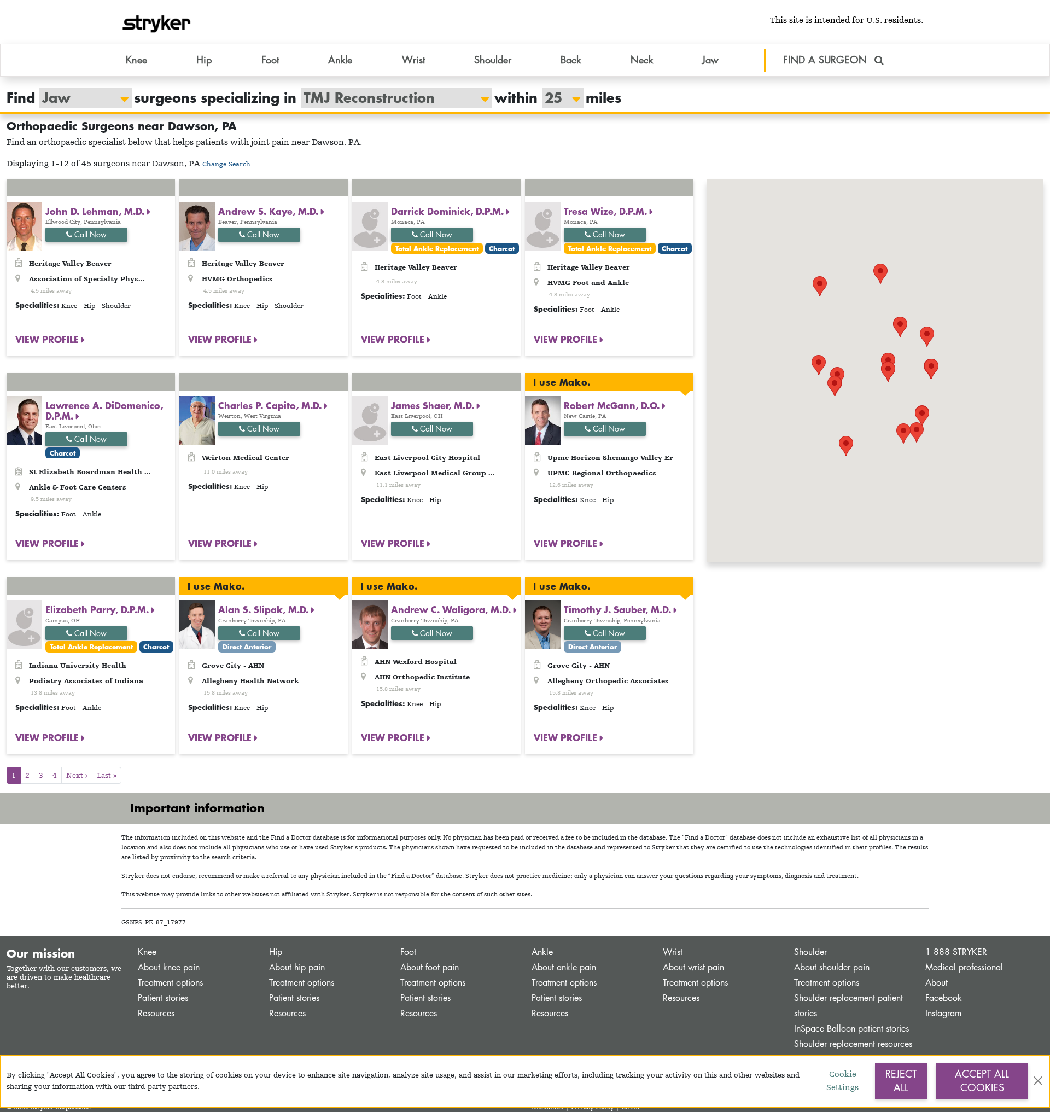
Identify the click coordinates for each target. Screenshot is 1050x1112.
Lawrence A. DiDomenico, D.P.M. (104, 410)
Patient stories (163, 998)
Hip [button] (204, 59)
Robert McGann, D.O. (613, 405)
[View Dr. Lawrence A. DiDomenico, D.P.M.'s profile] (24, 419)
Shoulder (810, 952)
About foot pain (429, 967)
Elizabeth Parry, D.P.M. (98, 609)
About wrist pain (693, 967)
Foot (408, 952)
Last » (106, 775)
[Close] (1037, 1080)
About (936, 982)
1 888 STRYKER (956, 952)
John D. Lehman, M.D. (96, 211)
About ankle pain (564, 967)
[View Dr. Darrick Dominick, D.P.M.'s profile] (370, 225)
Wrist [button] (413, 59)
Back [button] (571, 59)
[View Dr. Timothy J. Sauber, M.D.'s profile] (543, 624)
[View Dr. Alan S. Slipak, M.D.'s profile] (197, 624)
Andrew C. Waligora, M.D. (452, 609)
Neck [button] (642, 59)
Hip (275, 952)
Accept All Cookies (982, 1080)
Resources (156, 1013)
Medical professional (964, 967)
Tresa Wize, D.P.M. (607, 211)
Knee (147, 952)
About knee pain (169, 967)
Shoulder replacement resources (853, 1044)
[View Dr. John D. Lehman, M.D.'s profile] (24, 225)
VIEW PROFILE (48, 339)
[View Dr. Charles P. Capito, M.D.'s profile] (197, 419)
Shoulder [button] (492, 59)
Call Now (89, 234)
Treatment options (170, 982)
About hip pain (297, 967)
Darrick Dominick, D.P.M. (448, 211)
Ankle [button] (340, 59)
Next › (77, 775)
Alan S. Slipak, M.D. (264, 609)
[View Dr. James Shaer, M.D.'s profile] (370, 419)
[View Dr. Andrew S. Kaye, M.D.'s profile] (197, 225)
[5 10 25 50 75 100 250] (557, 98)
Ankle (542, 952)
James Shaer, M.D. (434, 405)
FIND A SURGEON (826, 59)
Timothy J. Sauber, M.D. (619, 609)
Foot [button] (270, 59)
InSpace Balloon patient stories (851, 1028)
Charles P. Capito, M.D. (271, 405)
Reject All (901, 1080)
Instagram (943, 1013)
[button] (888, 372)
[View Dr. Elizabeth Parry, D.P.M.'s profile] (24, 624)
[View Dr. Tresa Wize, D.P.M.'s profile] (543, 225)
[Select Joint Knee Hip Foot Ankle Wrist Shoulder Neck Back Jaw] (80, 98)
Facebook (943, 998)
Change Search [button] (226, 164)
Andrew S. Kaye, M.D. (269, 211)
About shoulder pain (832, 967)
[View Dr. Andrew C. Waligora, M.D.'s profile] (370, 624)
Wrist (672, 952)
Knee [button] (136, 59)
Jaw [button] (710, 59)
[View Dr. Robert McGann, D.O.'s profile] (543, 419)
